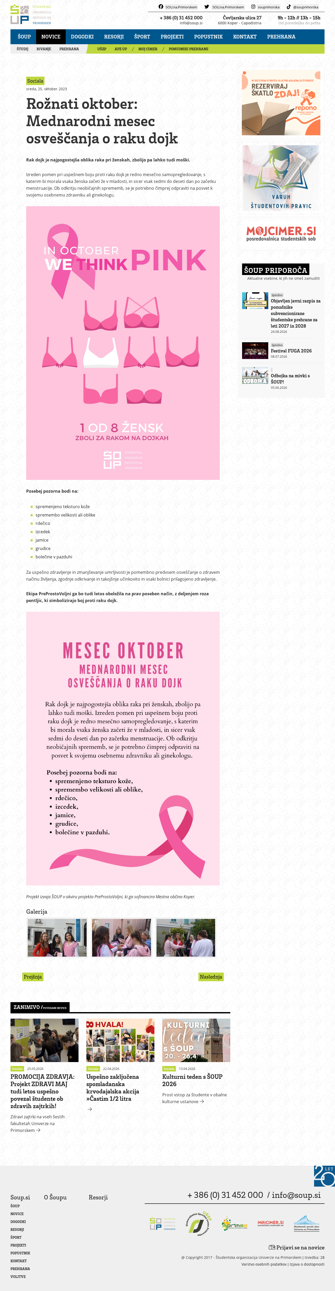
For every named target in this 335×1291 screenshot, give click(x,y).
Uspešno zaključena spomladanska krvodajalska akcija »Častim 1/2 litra (112, 1087)
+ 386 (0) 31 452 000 (181, 17)
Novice (50, 36)
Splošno (277, 295)
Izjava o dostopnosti (307, 1264)
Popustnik (208, 36)
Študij (22, 49)
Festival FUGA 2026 (291, 350)
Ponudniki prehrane (188, 49)
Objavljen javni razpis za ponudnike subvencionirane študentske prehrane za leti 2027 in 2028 (296, 313)
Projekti (172, 36)
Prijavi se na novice (300, 1247)
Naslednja (211, 976)
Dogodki (82, 36)
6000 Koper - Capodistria (239, 22)
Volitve (18, 1276)
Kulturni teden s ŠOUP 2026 (192, 1080)
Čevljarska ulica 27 (242, 17)
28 (322, 1257)
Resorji (114, 36)
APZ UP (121, 49)
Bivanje (44, 49)
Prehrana (281, 36)
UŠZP (101, 49)
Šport (142, 36)
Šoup (24, 36)
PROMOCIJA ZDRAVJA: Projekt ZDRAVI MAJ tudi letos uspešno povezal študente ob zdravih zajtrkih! (42, 1091)
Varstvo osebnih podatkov (264, 1264)
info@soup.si (191, 22)
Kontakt (245, 36)
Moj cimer (147, 49)
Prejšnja (33, 976)
